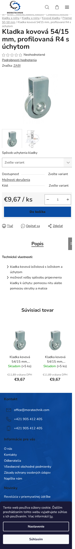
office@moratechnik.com (31, 410)
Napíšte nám (13, 478)
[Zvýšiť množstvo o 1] (68, 199)
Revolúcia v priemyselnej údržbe (27, 497)
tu (51, 516)
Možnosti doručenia (16, 180)
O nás (8, 449)
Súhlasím (36, 539)
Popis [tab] (37, 243)
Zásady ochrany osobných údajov (27, 472)
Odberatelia (12, 460)
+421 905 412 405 (28, 419)
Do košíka (37, 212)
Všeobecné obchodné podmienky (27, 466)
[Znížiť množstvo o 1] (48, 199)
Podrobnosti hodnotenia (19, 60)
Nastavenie (36, 526)
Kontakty (10, 455)
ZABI (17, 65)
